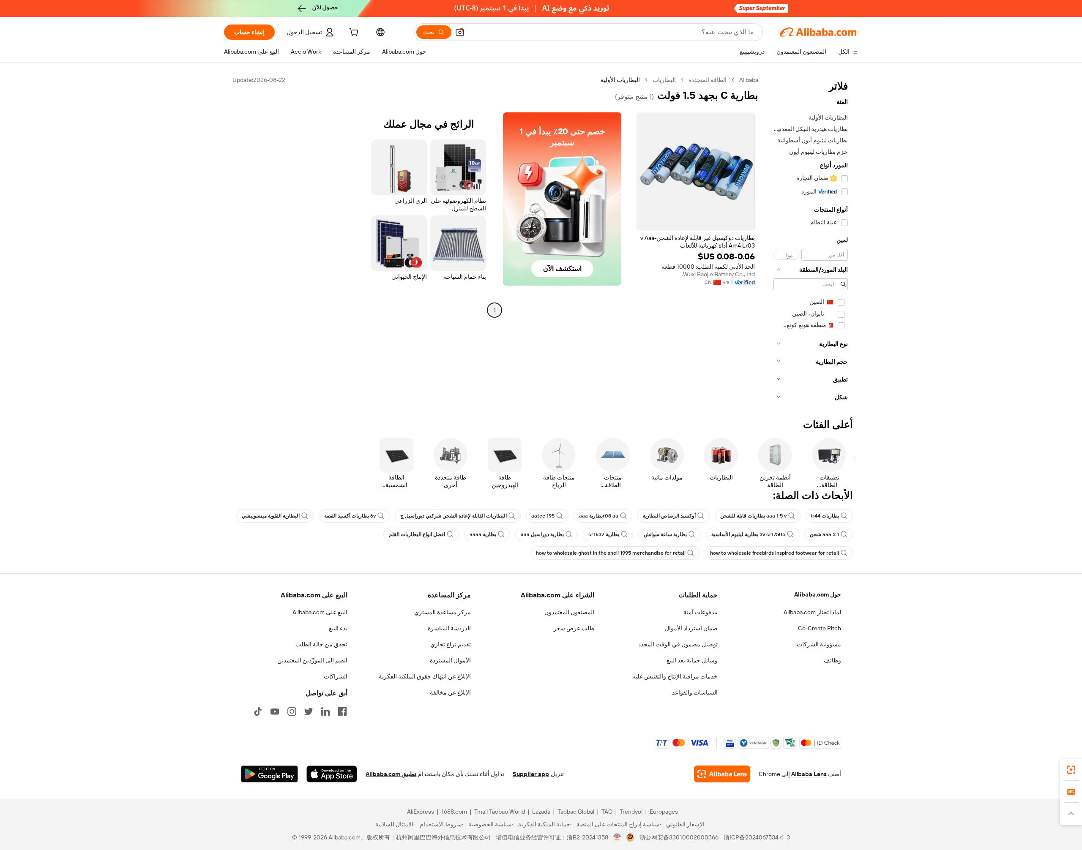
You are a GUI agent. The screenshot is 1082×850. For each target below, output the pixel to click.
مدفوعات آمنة (700, 612)
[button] (460, 32)
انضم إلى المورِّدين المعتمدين (312, 660)
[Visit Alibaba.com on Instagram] (292, 711)
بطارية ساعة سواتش (665, 534)
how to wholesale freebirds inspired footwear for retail (774, 553)
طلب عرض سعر (574, 628)
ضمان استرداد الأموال (691, 628)
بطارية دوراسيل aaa (542, 534)
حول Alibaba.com (817, 594)
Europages (664, 811)
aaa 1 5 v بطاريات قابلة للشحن (753, 516)
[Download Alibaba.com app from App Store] (331, 774)
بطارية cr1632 (603, 534)
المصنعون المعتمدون (569, 612)
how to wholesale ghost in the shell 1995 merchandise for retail (611, 553)
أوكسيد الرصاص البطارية (669, 516)
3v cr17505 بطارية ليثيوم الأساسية (748, 534)
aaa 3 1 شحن (824, 534)
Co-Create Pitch (819, 628)
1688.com (454, 811)
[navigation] (810, 241)
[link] (1071, 770)
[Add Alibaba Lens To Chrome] (722, 774)
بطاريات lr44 (825, 516)
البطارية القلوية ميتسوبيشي (271, 516)
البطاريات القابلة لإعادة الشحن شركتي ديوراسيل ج (453, 516)
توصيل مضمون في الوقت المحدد (678, 644)
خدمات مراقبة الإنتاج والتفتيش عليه (675, 676)
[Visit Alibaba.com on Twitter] (308, 711)
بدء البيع (338, 628)
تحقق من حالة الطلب (321, 644)
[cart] (353, 33)
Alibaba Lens (809, 774)
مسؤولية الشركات (819, 644)
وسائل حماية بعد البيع (692, 660)
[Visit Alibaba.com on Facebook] (342, 711)
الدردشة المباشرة (449, 628)
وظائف (832, 660)
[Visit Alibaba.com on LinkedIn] (325, 711)
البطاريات (664, 79)
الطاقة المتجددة (708, 79)
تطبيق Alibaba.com (391, 774)
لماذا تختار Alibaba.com (812, 612)
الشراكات (335, 676)
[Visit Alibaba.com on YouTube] (275, 711)
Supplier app (531, 774)
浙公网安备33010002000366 (679, 837)
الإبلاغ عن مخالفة (450, 692)
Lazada (541, 811)
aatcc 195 (543, 516)
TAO (606, 811)
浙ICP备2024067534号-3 (757, 837)
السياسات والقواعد (695, 692)
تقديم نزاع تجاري (450, 644)
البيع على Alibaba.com (319, 612)
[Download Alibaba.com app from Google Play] (269, 774)
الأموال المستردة (450, 660)
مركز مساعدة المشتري (442, 612)
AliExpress (420, 811)
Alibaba (748, 79)
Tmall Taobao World (499, 811)
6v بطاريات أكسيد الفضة (350, 516)
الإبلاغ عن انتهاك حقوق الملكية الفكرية (425, 676)
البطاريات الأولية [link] (620, 79)
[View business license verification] (617, 837)
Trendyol (631, 811)
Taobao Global (575, 811)
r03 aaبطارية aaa (598, 516)
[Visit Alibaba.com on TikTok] (258, 711)
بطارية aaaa (483, 534)
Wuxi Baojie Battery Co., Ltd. (718, 274)
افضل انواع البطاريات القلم (417, 534)
